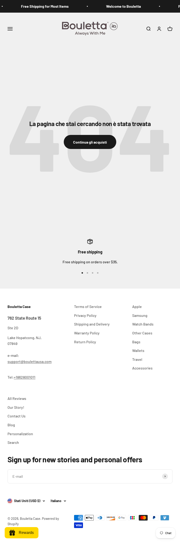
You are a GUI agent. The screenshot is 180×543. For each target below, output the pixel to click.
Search (13, 442)
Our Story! (16, 407)
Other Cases (142, 333)
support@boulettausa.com (30, 361)
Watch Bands (143, 324)
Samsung (139, 315)
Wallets (138, 350)
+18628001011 (24, 377)
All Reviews (17, 398)
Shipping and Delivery (92, 324)
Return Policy (85, 342)
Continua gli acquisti (90, 142)
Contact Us (17, 416)
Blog (11, 425)
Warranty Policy (87, 333)
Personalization (20, 433)
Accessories (142, 368)
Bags (136, 342)
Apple (137, 306)
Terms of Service (88, 306)
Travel (137, 359)
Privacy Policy (85, 315)
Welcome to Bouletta (120, 6)
